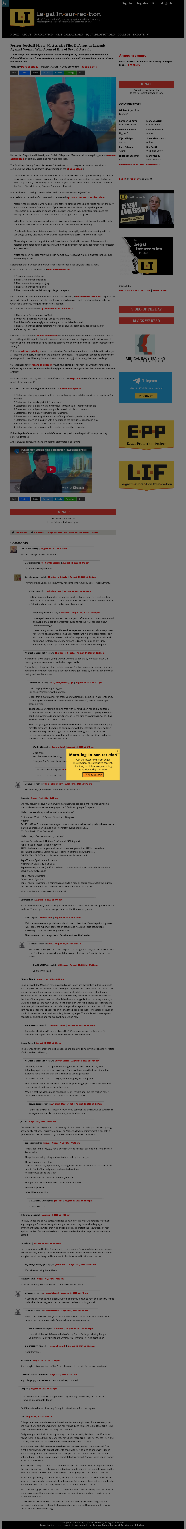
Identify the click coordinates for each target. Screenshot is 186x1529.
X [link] (117, 751)
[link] (93, 751)
